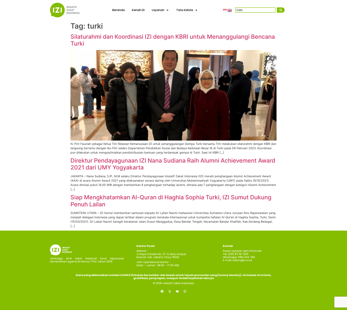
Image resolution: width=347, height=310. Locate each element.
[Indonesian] (225, 10)
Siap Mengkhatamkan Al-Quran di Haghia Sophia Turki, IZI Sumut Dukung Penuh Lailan (170, 201)
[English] (230, 10)
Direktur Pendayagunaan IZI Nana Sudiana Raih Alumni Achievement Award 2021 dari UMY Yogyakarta (172, 164)
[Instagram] (185, 291)
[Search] (280, 10)
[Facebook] (162, 291)
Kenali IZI (138, 10)
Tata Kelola (184, 10)
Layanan (158, 10)
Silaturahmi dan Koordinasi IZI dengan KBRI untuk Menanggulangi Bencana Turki (172, 40)
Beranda (118, 10)
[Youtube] (177, 291)
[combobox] (255, 10)
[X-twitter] (170, 291)
